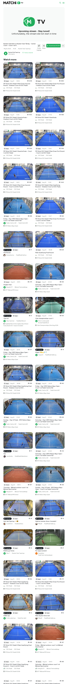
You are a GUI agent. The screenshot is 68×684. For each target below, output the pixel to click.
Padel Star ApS (22, 618)
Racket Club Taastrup (18, 553)
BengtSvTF (9, 287)
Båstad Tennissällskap (21, 287)
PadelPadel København (21, 456)
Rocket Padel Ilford (43, 323)
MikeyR (40, 523)
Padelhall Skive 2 (21, 321)
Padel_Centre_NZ (11, 223)
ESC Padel (9, 88)
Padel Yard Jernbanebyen (45, 555)
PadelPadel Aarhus (21, 255)
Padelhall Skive (19, 523)
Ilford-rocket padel (43, 321)
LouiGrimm (9, 523)
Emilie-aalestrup (11, 618)
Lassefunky (9, 456)
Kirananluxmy (10, 255)
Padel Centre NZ (23, 223)
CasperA (40, 355)
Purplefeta (41, 553)
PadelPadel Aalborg (50, 355)
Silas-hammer (10, 321)
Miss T (8, 553)
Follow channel (28, 52)
